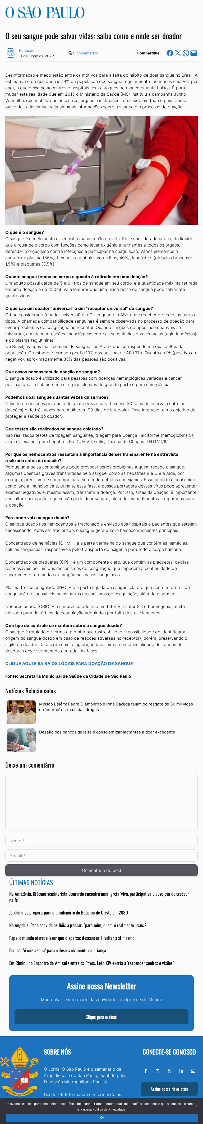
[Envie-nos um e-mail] (193, 1071)
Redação (26, 50)
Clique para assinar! (101, 1016)
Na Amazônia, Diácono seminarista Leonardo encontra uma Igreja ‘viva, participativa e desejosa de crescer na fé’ (99, 896)
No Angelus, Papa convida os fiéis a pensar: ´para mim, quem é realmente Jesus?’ (78, 925)
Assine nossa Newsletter (169, 1089)
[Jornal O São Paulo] (45, 16)
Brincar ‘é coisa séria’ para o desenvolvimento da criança (57, 950)
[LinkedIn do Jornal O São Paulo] (181, 1071)
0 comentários (85, 53)
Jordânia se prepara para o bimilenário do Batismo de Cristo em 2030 (68, 912)
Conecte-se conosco (169, 1051)
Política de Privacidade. (109, 1109)
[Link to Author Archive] (10, 53)
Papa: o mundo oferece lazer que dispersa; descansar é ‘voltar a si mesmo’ (72, 937)
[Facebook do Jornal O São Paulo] (145, 1071)
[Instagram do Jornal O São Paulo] (157, 1071)
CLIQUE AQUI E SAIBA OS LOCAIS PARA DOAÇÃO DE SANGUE (69, 663)
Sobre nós (57, 1051)
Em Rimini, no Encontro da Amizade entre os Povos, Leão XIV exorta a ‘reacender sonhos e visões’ (91, 962)
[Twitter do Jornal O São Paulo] (169, 1071)
